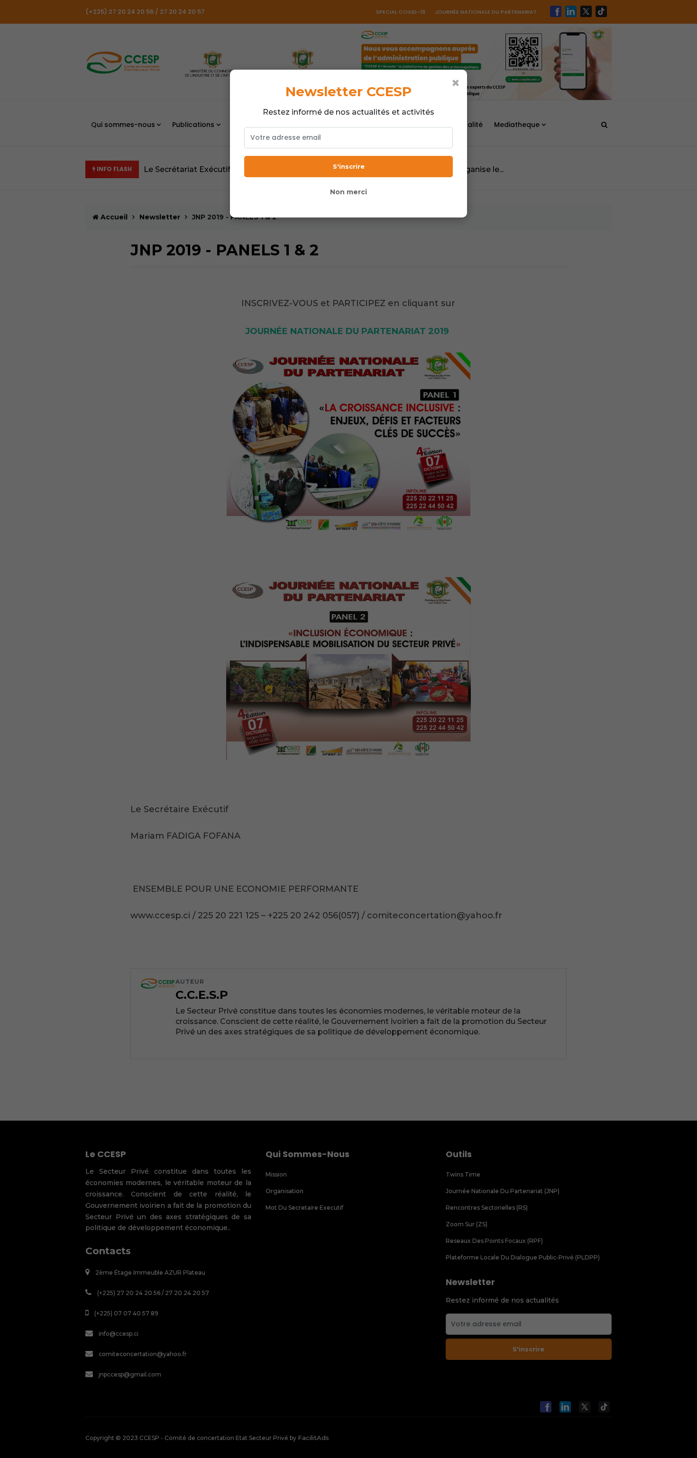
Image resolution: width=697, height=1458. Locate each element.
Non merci (348, 192)
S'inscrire (349, 166)
